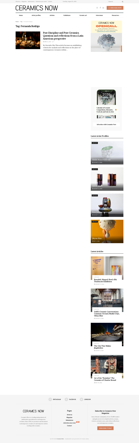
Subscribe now (116, 8)
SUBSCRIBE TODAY (105, 428)
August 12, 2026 (97, 188)
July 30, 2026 (98, 382)
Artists (94, 143)
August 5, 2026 (99, 350)
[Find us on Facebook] (100, 8)
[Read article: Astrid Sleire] (107, 179)
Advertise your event (41, 1)
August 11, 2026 (97, 215)
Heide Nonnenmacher (101, 160)
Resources (115, 15)
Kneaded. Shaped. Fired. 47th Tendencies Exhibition (105, 281)
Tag (21, 21)
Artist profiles (36, 15)
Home (17, 21)
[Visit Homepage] (37, 7)
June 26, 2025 (47, 41)
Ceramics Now (60, 438)
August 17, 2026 (97, 162)
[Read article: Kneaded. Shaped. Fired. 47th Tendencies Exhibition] (107, 268)
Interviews (99, 15)
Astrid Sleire (97, 186)
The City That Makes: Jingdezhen (102, 347)
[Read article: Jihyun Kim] (107, 231)
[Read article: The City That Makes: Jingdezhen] (107, 334)
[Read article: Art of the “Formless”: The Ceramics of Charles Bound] (107, 366)
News (21, 15)
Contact (50, 1)
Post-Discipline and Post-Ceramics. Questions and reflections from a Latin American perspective (63, 36)
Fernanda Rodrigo (28, 21)
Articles (52, 15)
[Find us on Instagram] (97, 8)
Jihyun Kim (97, 238)
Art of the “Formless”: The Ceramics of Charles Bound (105, 379)
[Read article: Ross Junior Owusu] (107, 205)
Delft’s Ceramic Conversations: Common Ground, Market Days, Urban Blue (106, 314)
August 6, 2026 (99, 318)
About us (18, 1)
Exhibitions (66, 15)
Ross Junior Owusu (100, 212)
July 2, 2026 (96, 241)
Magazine (24, 1)
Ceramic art (83, 15)
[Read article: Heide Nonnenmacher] (107, 152)
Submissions (31, 1)
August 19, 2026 (99, 284)
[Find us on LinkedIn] (103, 8)
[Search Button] (122, 1)
